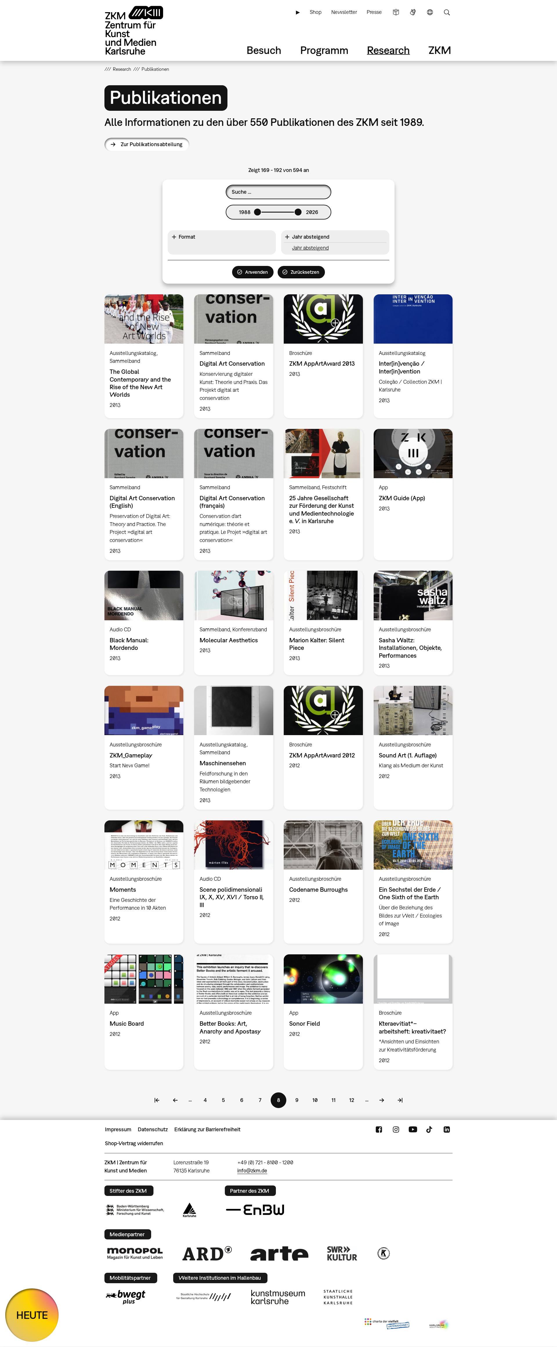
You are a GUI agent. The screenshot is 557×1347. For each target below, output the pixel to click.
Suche (447, 12)
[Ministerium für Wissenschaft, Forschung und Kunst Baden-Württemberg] (135, 1210)
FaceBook (379, 1129)
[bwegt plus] (125, 1297)
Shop (315, 12)
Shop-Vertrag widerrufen (134, 1143)
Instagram (396, 1129)
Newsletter (344, 12)
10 (317, 1100)
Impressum (118, 1129)
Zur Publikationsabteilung (152, 144)
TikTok (430, 1129)
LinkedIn (447, 1129)
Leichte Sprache (396, 12)
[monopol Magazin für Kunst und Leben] (135, 1253)
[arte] (279, 1253)
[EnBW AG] (255, 1210)
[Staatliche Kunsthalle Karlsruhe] (338, 1297)
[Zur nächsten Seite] (382, 1100)
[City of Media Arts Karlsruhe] (439, 1325)
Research (388, 50)
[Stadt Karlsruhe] (189, 1210)
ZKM (439, 50)
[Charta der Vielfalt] (387, 1325)
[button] (222, 237)
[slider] (257, 212)
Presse (374, 12)
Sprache (430, 12)
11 (336, 1100)
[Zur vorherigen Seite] (175, 1100)
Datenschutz (153, 1129)
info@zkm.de (252, 1170)
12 (354, 1100)
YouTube (413, 1129)
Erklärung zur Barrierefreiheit (207, 1129)
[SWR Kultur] (342, 1253)
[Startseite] (142, 30)
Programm (324, 50)
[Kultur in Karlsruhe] (383, 1253)
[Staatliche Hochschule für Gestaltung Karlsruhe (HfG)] (204, 1297)
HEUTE (32, 1315)
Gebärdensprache (413, 12)
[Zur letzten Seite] (400, 1100)
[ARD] (207, 1253)
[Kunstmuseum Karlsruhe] (278, 1297)
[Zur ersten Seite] (157, 1100)
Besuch (264, 50)
